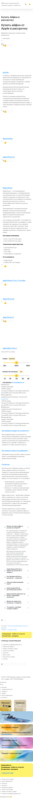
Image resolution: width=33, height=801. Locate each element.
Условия (3, 391)
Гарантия (5, 651)
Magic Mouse (7, 186)
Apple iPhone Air (8, 297)
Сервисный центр (7, 688)
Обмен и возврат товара (10, 647)
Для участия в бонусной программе (14, 744)
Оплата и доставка (8, 649)
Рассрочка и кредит (9, 655)
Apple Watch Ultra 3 (10, 347)
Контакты (4, 696)
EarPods (6, 71)
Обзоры (5, 657)
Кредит (4, 692)
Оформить (16, 391)
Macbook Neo (8, 137)
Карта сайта (6, 653)
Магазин (4, 686)
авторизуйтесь (7, 746)
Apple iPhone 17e (9, 155)
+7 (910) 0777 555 (7, 772)
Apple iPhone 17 (8, 316)
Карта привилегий (7, 694)
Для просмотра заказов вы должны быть (16, 731)
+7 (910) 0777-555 (12, 628)
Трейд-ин (4, 690)
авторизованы (7, 733)
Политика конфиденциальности (12, 643)
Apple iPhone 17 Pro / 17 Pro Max (14, 279)
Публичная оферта (8, 645)
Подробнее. (4, 397)
